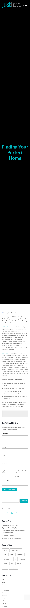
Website (4, 463)
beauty (4, 582)
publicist (22, 559)
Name (4, 447)
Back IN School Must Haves (10, 525)
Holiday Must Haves (8, 535)
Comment (5, 433)
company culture (15, 550)
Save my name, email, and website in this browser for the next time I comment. (15, 471)
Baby (3, 579)
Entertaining (5, 590)
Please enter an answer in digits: (11, 477)
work (5, 568)
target (5, 563)
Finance (4, 595)
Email (4, 455)
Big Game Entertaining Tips (10, 528)
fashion (4, 593)
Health (4, 603)
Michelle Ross (6, 327)
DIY (3, 587)
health (11, 554)
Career (4, 584)
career (5, 550)
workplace (13, 568)
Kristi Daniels (7, 559)
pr (15, 559)
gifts (5, 554)
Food (3, 598)
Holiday (4, 606)
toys (12, 563)
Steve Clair (5, 353)
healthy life (20, 554)
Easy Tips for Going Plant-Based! (11, 538)
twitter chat (20, 563)
